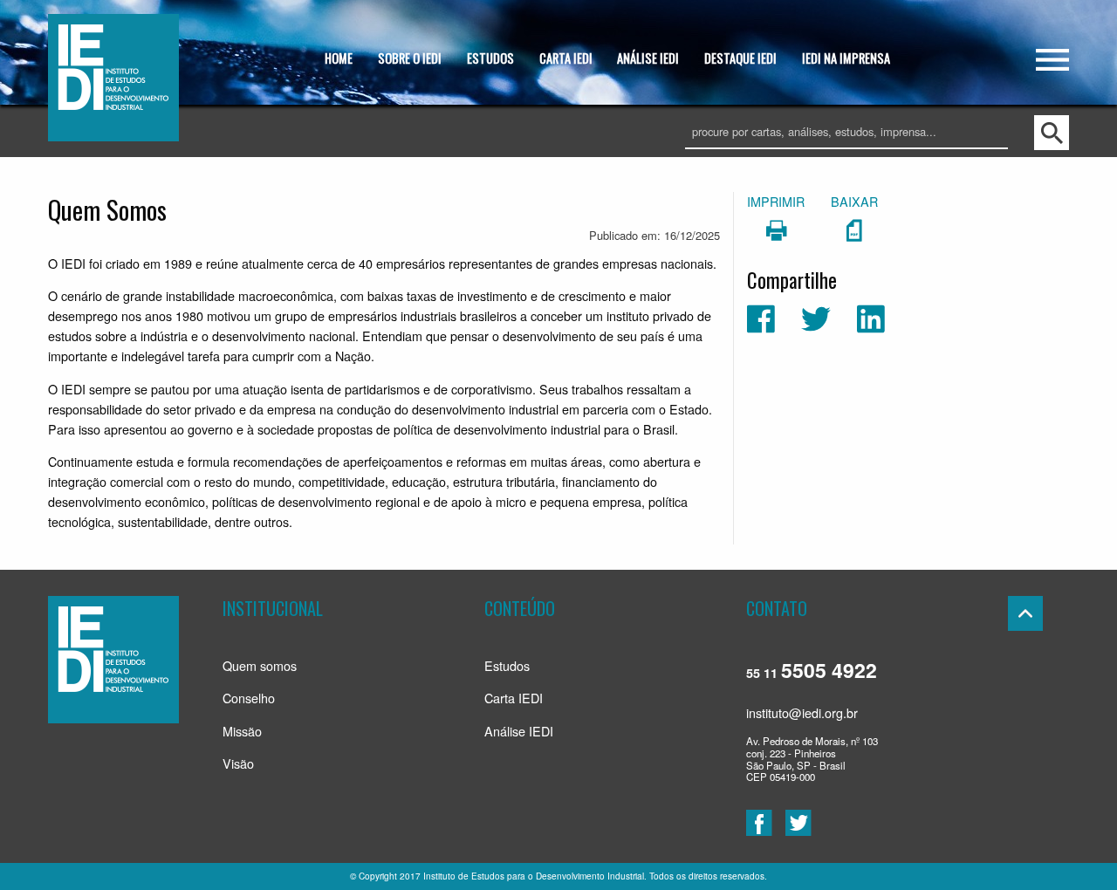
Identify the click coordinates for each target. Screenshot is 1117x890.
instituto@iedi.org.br (802, 712)
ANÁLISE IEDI (648, 58)
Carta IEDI (513, 697)
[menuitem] (339, 60)
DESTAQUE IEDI (740, 58)
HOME (339, 58)
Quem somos (260, 665)
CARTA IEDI (566, 58)
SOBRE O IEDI (410, 58)
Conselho (249, 697)
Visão (238, 763)
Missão (242, 731)
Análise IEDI (518, 731)
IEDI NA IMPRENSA (846, 58)
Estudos (507, 665)
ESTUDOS (490, 58)
